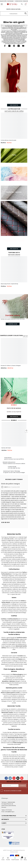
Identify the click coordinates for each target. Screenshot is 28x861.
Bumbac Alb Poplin (6, 448)
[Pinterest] (14, 46)
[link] (14, 391)
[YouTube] (23, 46)
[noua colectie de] (14, 314)
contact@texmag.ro (9, 811)
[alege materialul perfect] (14, 226)
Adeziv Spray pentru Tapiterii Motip (9, 283)
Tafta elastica (21, 582)
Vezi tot (25, 336)
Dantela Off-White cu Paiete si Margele (11, 365)
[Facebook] (5, 46)
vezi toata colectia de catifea (14, 111)
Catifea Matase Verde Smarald (8, 140)
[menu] (2, 4)
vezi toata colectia (14, 255)
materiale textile (9, 539)
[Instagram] (9, 46)
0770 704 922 (8, 810)
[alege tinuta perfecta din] (14, 80)
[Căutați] (22, 4)
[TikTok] (18, 46)
